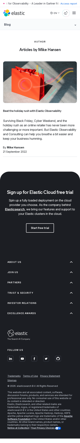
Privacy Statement (50, 376)
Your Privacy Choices (43, 427)
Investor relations (22, 303)
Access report (68, 3)
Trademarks (14, 376)
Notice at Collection (18, 427)
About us (14, 262)
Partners (14, 282)
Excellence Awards (21, 313)
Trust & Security (20, 292)
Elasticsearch (15, 209)
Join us (12, 272)
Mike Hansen (15, 147)
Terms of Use (30, 376)
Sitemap (12, 380)
